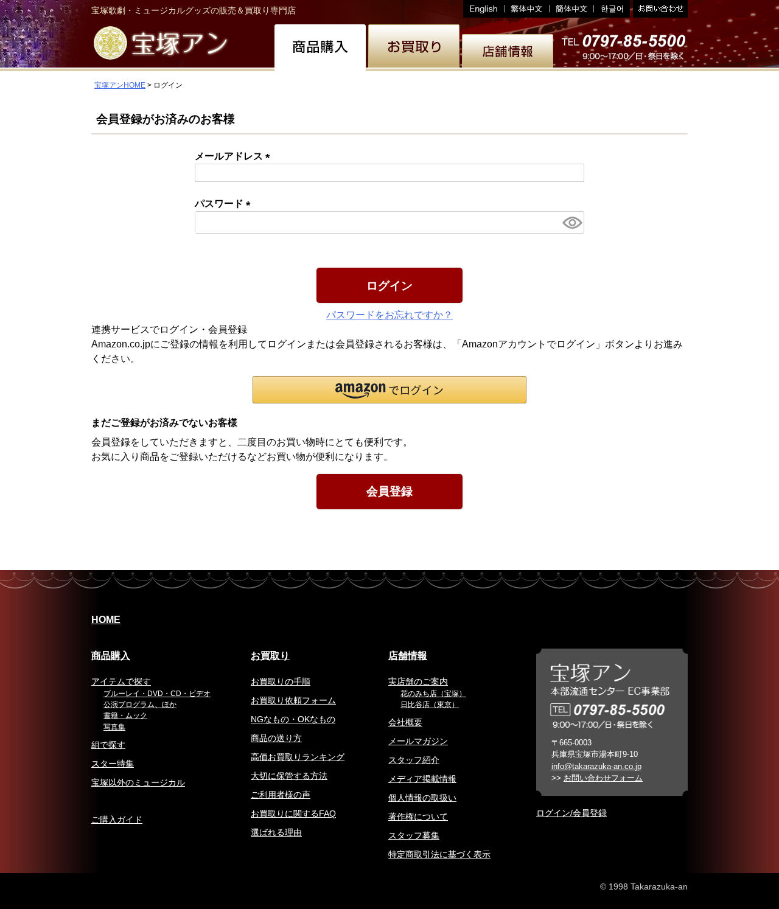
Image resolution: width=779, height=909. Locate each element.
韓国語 (612, 9)
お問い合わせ (659, 9)
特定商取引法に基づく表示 (439, 854)
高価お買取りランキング (297, 757)
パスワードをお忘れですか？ (389, 315)
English (484, 9)
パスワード (225, 203)
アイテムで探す (121, 681)
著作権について (418, 816)
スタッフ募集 (413, 835)
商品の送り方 (276, 738)
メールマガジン (418, 741)
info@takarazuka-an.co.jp (596, 766)
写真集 (114, 727)
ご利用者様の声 (280, 794)
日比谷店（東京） (429, 704)
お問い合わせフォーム (603, 777)
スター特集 (112, 763)
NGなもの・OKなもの (293, 719)
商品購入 (110, 655)
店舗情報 (407, 655)
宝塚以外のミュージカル (138, 782)
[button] (389, 389)
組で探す (108, 745)
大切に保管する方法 (289, 776)
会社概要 (405, 722)
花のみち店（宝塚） (433, 693)
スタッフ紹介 (413, 760)
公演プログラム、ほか (139, 704)
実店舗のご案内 (418, 681)
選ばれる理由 (276, 832)
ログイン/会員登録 (571, 813)
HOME (106, 620)
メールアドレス (235, 156)
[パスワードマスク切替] (571, 222)
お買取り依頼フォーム (293, 700)
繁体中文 (527, 9)
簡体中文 (572, 9)
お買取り (270, 655)
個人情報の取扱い (422, 798)
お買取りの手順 (280, 681)
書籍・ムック (125, 715)
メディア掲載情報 (422, 779)
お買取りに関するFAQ (293, 813)
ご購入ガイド (116, 819)
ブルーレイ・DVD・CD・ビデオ (157, 693)
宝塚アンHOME (119, 85)
